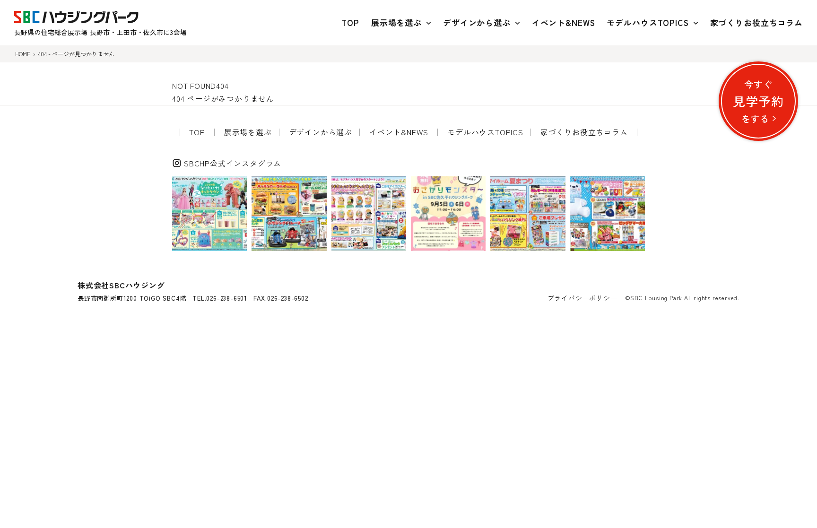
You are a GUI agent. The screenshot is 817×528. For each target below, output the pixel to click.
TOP (350, 22)
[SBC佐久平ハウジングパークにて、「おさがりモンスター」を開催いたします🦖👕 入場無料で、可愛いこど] (448, 213)
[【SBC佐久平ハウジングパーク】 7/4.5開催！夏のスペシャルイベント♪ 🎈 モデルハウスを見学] (607, 213)
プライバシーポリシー (582, 298)
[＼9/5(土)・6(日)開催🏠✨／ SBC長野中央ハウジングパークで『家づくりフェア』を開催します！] (289, 213)
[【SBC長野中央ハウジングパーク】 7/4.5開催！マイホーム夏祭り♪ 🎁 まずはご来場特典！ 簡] (527, 213)
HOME (22, 54)
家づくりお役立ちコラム (756, 22)
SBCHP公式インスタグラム (232, 163)
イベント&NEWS (563, 22)
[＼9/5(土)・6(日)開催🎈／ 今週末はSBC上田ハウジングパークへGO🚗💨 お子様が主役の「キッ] (209, 213)
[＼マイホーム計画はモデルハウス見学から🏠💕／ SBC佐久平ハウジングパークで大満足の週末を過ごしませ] (368, 213)
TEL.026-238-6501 (219, 298)
